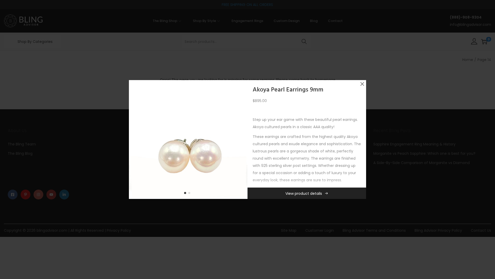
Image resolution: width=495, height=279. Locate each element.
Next (242, 139)
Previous (134, 139)
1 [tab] (186, 194)
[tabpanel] (188, 139)
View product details (303, 193)
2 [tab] (190, 194)
